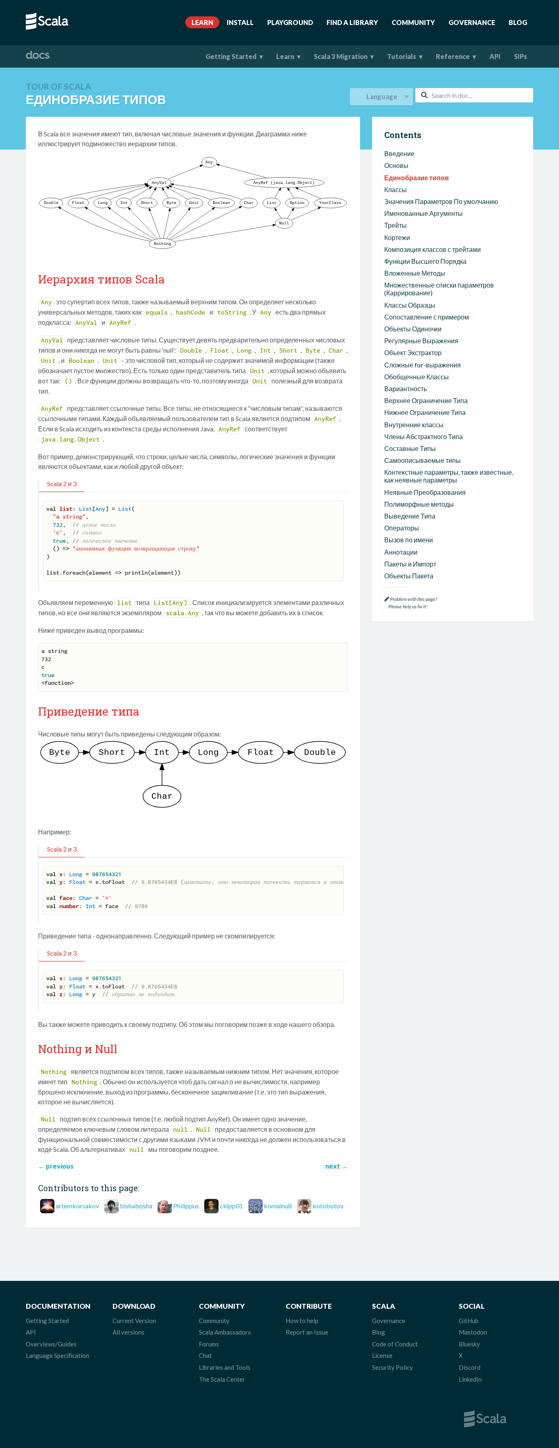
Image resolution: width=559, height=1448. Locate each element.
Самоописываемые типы (422, 460)
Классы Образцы (409, 305)
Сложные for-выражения (422, 365)
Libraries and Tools (224, 1367)
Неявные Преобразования (425, 492)
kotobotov (328, 1206)
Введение (399, 153)
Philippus (186, 1206)
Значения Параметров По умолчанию (441, 201)
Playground (290, 22)
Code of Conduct (395, 1344)
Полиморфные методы (419, 504)
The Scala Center (222, 1379)
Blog (518, 22)
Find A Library (352, 22)
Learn (202, 22)
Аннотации (400, 552)
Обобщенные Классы (416, 377)
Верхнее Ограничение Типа (426, 400)
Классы (395, 189)
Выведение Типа (409, 516)
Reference (453, 56)
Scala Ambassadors (225, 1332)
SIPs (520, 56)
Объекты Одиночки (413, 329)
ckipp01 (231, 1206)
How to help (302, 1320)
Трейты (395, 225)
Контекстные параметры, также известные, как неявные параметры (448, 476)
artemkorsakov (77, 1206)
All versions (128, 1332)
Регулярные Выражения (421, 340)
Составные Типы (410, 448)
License (382, 1355)
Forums (209, 1344)
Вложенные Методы (414, 273)
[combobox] (474, 95)
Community (413, 22)
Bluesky (469, 1344)
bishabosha (136, 1206)
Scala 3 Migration (340, 56)
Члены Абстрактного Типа (423, 436)
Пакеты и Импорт (410, 564)
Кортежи (397, 237)
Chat (205, 1355)
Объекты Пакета (408, 576)
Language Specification (57, 1355)
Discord (469, 1367)
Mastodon (473, 1332)
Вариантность (405, 388)
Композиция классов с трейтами (432, 249)
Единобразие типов (416, 177)
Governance (472, 22)
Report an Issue (307, 1332)
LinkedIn (470, 1379)
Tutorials (401, 56)
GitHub (468, 1320)
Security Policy (392, 1367)
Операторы (401, 528)
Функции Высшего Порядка (425, 261)
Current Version (134, 1320)
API (494, 56)
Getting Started (231, 56)
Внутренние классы (414, 424)
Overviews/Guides (51, 1344)
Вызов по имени (408, 540)
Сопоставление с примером (426, 317)
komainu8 (278, 1206)
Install (240, 22)
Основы (396, 165)
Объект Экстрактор (413, 352)
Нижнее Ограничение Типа (425, 412)
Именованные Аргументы (423, 213)
